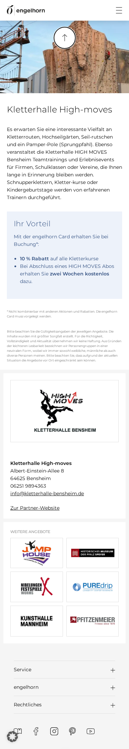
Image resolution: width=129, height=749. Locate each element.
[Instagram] (54, 731)
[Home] (26, 10)
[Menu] (119, 10)
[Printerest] (72, 731)
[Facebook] (36, 731)
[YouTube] (91, 731)
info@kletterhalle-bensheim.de (47, 493)
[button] (64, 670)
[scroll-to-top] (64, 38)
